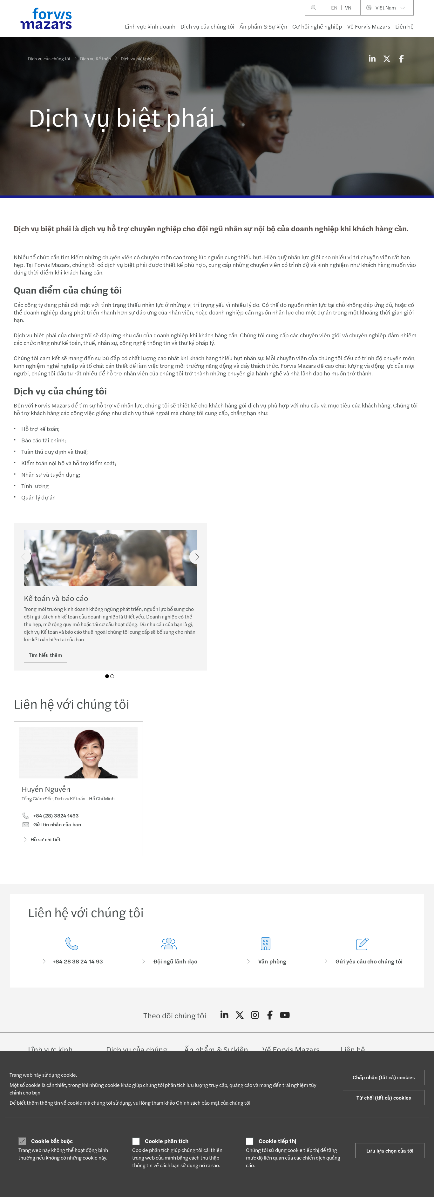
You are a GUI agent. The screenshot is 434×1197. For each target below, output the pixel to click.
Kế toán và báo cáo (56, 597)
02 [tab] (112, 676)
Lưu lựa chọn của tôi (389, 1150)
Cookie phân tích (166, 1141)
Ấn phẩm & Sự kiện (263, 26)
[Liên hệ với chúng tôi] (71, 951)
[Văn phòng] (265, 951)
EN (334, 7)
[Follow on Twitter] (239, 1015)
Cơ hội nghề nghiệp (317, 26)
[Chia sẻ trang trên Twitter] (386, 58)
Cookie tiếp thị (277, 1141)
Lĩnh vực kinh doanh (150, 26)
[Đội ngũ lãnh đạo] (168, 951)
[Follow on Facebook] (269, 1015)
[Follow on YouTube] (285, 1015)
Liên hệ (404, 26)
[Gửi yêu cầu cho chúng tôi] (362, 951)
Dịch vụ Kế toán (95, 58)
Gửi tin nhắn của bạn (56, 824)
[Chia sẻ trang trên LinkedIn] (372, 58)
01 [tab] (107, 676)
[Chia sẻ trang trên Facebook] (401, 58)
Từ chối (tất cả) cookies (383, 1097)
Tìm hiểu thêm (45, 654)
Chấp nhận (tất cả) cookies (384, 1077)
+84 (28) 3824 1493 (55, 815)
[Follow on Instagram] (255, 1015)
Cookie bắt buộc (52, 1141)
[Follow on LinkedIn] (224, 1015)
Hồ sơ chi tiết (46, 839)
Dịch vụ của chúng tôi (207, 26)
